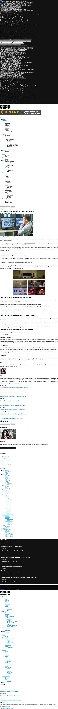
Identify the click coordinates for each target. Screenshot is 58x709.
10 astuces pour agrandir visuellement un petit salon (9, 12)
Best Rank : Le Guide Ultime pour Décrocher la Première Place (11, 76)
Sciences (6, 176)
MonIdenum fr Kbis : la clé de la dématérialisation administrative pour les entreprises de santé (16, 18)
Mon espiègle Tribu (5, 456)
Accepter (5, 706)
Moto (8, 133)
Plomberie (9, 140)
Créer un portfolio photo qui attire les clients (8, 70)
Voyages (4, 150)
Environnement (8, 181)
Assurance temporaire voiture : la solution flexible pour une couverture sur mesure (14, 28)
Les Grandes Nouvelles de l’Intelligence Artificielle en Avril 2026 (11, 22)
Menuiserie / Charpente (12, 145)
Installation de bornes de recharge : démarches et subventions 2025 (12, 73)
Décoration (7, 135)
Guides (8, 164)
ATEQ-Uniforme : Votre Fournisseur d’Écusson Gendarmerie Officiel (12, 52)
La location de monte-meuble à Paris (9, 581)
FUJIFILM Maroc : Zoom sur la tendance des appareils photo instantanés (13, 16)
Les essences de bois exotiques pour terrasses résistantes (10, 31)
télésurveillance (15, 364)
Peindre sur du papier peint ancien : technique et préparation (10, 96)
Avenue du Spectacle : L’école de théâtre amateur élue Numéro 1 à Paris (13, 53)
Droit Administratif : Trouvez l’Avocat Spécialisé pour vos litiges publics (13, 56)
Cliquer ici (46, 444)
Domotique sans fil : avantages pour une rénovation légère (10, 75)
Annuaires (9, 203)
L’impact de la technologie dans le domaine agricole (12, 546)
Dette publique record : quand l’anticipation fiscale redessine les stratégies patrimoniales (15, 41)
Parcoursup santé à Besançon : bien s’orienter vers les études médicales (12, 46)
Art (5, 175)
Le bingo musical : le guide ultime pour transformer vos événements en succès (14, 30)
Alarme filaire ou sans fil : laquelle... (7, 686)
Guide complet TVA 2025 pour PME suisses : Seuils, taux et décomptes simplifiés (14, 95)
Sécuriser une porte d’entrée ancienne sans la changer (12, 409)
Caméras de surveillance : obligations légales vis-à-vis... (10, 695)
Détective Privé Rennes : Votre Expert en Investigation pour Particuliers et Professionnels (16, 62)
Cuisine (6, 138)
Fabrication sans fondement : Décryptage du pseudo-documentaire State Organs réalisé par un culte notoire (19, 24)
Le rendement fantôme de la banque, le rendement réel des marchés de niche (13, 45)
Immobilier (7, 123)
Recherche (13, 207)
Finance (6, 121)
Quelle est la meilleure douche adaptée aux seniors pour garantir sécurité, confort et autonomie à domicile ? (19, 86)
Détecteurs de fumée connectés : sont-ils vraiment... (9, 691)
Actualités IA (10, 165)
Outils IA (9, 162)
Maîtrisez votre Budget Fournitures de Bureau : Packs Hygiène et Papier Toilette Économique (16, 48)
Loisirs (6, 192)
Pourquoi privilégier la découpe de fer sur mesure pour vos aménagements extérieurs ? (15, 5)
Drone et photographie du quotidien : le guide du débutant (10, 67)
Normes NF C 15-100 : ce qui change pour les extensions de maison (12, 80)
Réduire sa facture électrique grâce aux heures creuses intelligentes (12, 77)
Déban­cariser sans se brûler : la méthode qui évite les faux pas (11, 54)
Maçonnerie (9, 146)
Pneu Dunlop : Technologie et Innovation (7, 87)
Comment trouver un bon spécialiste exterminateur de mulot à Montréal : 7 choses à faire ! (19, 577)
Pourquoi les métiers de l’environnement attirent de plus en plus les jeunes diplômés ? (15, 91)
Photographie (10, 195)
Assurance (7, 125)
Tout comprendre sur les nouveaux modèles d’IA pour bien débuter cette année (14, 20)
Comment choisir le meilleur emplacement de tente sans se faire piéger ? (13, 9)
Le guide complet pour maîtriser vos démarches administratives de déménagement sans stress (16, 10)
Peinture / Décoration (12, 148)
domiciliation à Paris (6, 462)
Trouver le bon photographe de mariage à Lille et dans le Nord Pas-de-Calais (13, 84)
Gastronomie (8, 152)
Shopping (9, 193)
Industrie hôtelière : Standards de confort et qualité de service (11, 71)
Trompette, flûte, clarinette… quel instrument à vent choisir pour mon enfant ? (14, 65)
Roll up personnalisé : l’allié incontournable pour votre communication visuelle (14, 13)
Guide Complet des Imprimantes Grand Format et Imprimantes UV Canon (13, 1)
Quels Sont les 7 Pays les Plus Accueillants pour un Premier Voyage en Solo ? (14, 27)
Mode (3, 157)
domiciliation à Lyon (6, 460)
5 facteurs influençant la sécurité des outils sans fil (9, 51)
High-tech (7, 166)
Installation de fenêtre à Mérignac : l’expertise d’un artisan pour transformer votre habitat (15, 39)
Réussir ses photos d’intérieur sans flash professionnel (9, 64)
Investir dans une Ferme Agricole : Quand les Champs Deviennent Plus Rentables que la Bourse (17, 69)
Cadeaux (9, 196)
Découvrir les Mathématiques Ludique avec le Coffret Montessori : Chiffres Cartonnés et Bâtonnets (17, 97)
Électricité (9, 143)
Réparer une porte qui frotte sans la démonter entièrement (10, 82)
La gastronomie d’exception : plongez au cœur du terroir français (11, 42)
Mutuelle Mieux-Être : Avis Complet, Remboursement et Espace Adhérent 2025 (14, 89)
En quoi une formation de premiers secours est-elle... (12, 418)
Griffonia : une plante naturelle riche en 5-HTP (8, 32)
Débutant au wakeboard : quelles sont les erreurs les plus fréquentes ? (12, 50)
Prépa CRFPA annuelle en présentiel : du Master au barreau (10, 44)
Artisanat (7, 128)
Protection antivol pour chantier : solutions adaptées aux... (13, 396)
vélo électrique (4, 458)
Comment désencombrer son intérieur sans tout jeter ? (9, 29)
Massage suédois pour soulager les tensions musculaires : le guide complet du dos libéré (15, 3)
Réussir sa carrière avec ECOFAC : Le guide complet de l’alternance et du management (15, 40)
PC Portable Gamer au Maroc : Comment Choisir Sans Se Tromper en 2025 (13, 49)
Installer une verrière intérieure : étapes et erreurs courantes (10, 59)
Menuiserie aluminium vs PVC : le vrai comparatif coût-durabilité (11, 81)
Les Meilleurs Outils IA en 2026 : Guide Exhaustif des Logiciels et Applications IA (15, 21)
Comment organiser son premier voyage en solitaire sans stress (11, 11)
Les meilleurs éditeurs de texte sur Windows (8, 55)
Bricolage (7, 136)
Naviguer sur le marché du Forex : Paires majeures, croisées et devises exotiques (14, 83)
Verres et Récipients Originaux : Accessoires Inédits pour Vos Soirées (12, 88)
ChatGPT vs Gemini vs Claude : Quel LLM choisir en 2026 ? (11, 23)
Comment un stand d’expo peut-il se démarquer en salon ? (10, 93)
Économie (7, 177)
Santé (3, 154)
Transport (7, 130)
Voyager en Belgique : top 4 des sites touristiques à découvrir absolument (16, 557)
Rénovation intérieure (12, 144)
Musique (6, 179)
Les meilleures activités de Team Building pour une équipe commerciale (13, 78)
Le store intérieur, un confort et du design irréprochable (13, 572)
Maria (4, 213)
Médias (6, 200)
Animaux (9, 183)
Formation (9, 191)
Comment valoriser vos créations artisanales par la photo (10, 66)
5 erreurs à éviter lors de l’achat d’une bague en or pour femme (11, 63)
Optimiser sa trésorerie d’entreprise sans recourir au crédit (10, 61)
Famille (6, 185)
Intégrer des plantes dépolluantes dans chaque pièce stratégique (11, 58)
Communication (6, 198)
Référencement (8, 202)
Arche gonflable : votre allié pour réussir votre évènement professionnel (12, 98)
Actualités (4, 528)
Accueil (3, 119)
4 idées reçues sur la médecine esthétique (7, 103)
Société (4, 172)
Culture (6, 174)
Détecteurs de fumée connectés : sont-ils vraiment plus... (12, 405)
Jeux (8, 171)
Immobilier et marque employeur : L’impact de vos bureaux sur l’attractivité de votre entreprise (17, 72)
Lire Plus (8, 706)
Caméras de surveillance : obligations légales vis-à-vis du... (13, 414)
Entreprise (4, 120)
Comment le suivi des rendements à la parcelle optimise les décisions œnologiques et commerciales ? (18, 85)
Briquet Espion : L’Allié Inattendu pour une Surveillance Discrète (11, 90)
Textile (6, 129)
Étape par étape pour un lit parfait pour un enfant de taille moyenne (12, 37)
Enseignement (8, 190)
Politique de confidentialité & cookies (6, 708)
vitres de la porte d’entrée (17, 341)
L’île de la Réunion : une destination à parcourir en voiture (13, 561)
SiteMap (17, 589)
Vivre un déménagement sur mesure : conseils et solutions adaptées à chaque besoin (15, 19)
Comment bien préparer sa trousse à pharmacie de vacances (10, 6)
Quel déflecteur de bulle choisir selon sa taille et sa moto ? (10, 7)
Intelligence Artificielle (10, 161)
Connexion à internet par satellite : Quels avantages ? (12, 550)
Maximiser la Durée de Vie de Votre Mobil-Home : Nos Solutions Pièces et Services (15, 57)
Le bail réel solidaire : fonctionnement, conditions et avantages (11, 99)
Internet (6, 169)
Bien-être (7, 155)
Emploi (6, 188)
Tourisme (7, 151)
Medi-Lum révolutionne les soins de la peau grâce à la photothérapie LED (13, 92)
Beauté (6, 159)
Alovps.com (2, 589)
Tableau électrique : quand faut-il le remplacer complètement (11, 74)
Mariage (9, 187)
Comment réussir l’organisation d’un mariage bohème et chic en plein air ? (13, 4)
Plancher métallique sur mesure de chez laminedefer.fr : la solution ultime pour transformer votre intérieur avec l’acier (21, 38)
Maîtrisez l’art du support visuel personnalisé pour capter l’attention (12, 43)
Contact (4, 205)
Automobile (9, 131)
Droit (6, 180)
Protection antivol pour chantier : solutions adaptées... (10, 700)
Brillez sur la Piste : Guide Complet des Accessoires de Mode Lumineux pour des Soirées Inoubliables (18, 94)
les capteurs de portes (7, 309)
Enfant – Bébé (10, 186)
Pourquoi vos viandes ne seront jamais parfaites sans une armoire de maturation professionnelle (17, 47)
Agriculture (7, 126)
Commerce (7, 124)
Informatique (8, 167)
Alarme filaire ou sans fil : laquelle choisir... (10, 400)
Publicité (7, 201)
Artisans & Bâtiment (9, 139)
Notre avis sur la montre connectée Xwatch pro (11, 541)
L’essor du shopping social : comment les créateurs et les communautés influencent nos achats (16, 2)
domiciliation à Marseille (6, 464)
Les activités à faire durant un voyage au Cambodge (12, 566)
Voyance (9, 197)
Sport (6, 156)
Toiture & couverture (11, 149)
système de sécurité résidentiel (29, 243)
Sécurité (9, 182)
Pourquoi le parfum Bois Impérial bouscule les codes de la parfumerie (12, 26)
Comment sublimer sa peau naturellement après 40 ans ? (10, 8)
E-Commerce (10, 170)
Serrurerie (9, 141)
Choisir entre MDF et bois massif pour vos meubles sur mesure (11, 60)
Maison (4, 134)
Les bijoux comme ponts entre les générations (8, 79)
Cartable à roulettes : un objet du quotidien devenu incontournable (12, 17)
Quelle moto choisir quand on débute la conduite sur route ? (10, 25)
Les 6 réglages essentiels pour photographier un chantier (10, 68)
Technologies (5, 160)
